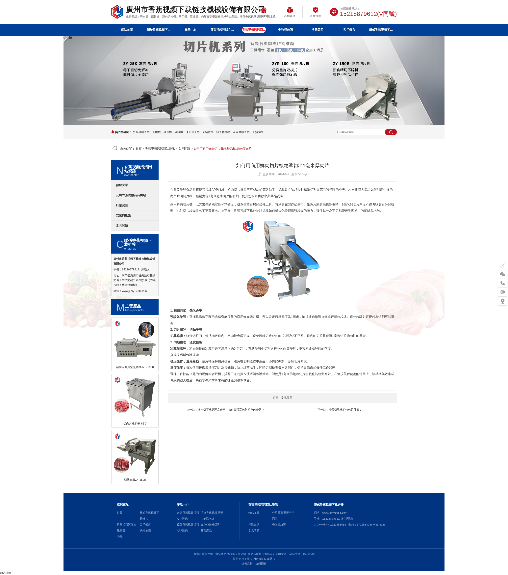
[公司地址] (502, 301)
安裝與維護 (285, 29)
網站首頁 (127, 29)
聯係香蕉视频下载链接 (381, 29)
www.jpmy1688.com (134, 290)
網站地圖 (145, 530)
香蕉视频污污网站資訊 (254, 29)
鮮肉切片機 (184, 196)
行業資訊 (122, 205)
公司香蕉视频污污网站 (131, 195)
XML (120, 536)
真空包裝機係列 (210, 524)
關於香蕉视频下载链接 (159, 29)
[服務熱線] (502, 283)
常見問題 (317, 29)
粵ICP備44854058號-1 (261, 558)
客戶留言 (349, 29)
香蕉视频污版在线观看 (222, 29)
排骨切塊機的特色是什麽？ (345, 409)
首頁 (139, 148)
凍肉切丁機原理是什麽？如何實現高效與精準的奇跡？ (231, 409)
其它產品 (206, 530)
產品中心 (190, 29)
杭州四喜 (261, 563)
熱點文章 (122, 185)
